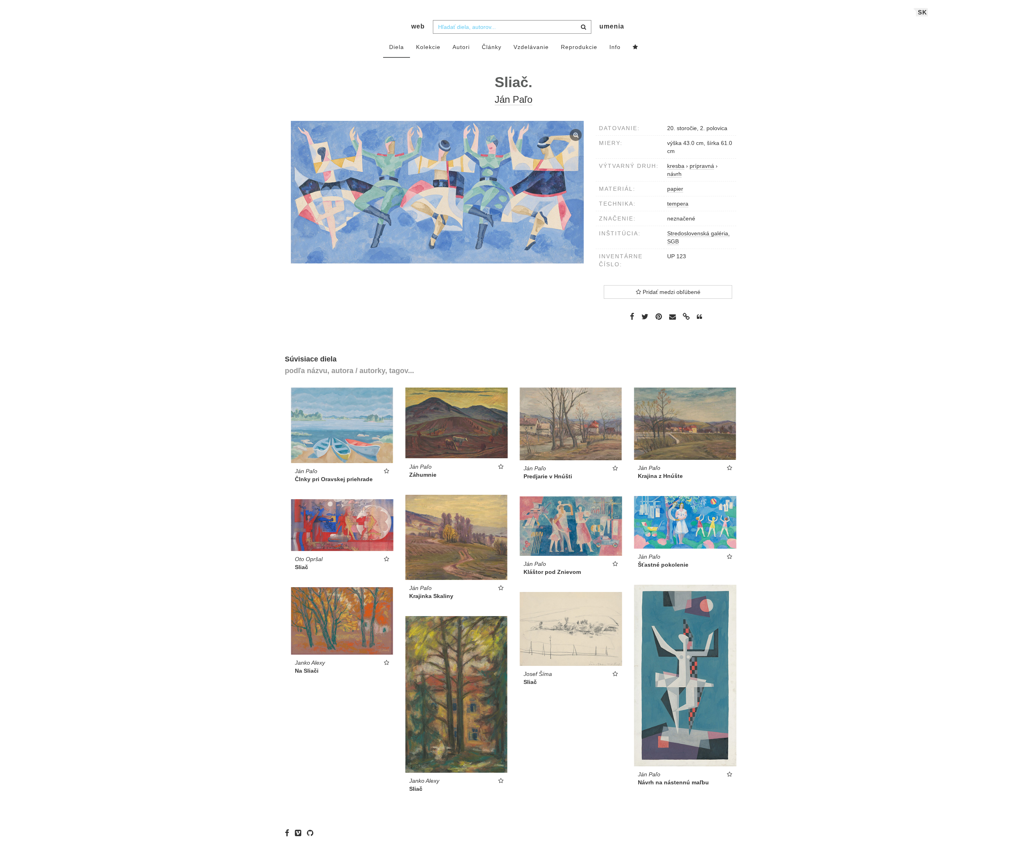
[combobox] (512, 27)
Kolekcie (428, 47)
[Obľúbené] (635, 47)
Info (615, 47)
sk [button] (922, 12)
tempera (677, 203)
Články (491, 47)
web (418, 26)
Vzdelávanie (531, 47)
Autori (461, 47)
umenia (611, 26)
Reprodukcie (579, 47)
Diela (396, 47)
